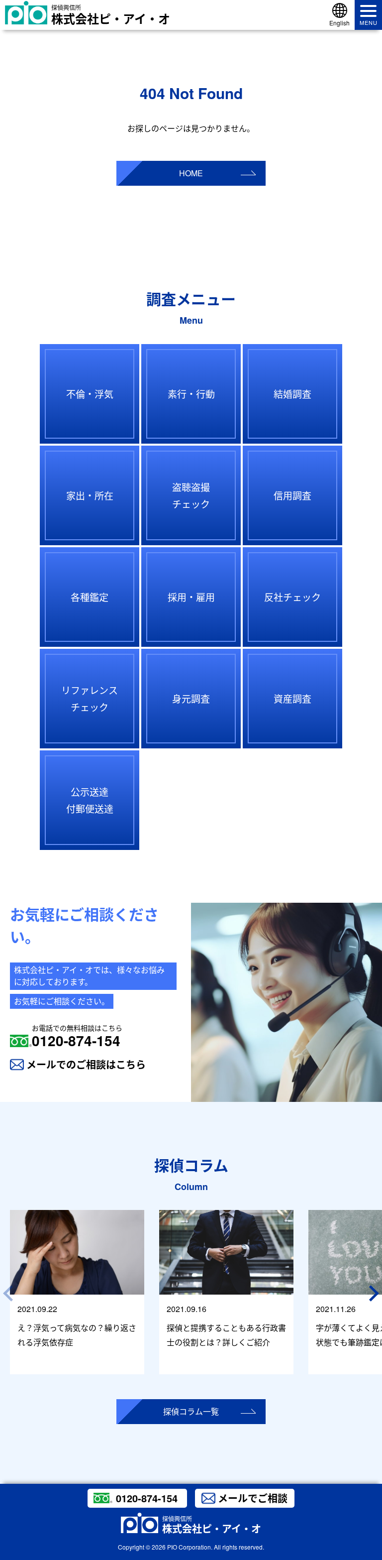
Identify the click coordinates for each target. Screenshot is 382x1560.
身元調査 (191, 698)
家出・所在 (89, 495)
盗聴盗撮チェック (191, 495)
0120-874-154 (77, 1036)
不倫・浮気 (89, 393)
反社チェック (292, 596)
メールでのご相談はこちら (86, 1064)
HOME (191, 173)
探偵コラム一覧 (191, 1411)
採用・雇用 (191, 596)
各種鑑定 (89, 596)
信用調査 (292, 495)
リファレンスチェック (89, 698)
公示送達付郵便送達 (89, 800)
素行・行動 (191, 393)
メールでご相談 (252, 1498)
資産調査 (292, 698)
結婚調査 (292, 393)
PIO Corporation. (189, 1547)
